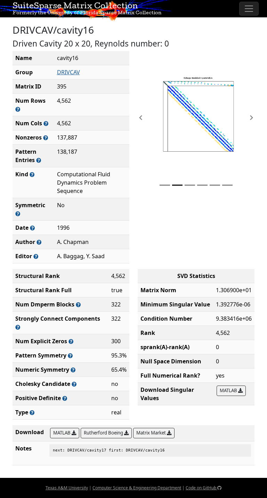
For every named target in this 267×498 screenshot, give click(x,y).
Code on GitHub (201, 488)
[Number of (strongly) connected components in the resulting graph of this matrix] (17, 327)
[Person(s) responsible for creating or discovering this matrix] (39, 242)
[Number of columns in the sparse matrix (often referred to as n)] (45, 123)
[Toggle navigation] (249, 9)
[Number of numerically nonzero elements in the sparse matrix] (45, 137)
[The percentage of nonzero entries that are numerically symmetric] (73, 369)
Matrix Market (151, 433)
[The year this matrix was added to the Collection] (32, 228)
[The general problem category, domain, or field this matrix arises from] (32, 174)
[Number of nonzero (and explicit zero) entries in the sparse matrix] (38, 160)
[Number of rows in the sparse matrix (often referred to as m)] (17, 109)
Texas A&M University (67, 488)
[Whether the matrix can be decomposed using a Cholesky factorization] (74, 384)
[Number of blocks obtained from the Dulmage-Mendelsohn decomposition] (78, 304)
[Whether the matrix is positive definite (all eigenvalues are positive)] (64, 398)
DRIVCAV (68, 72)
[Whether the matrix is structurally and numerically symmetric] (17, 213)
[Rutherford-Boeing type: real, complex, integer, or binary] (32, 412)
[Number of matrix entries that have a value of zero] (70, 341)
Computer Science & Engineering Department (136, 488)
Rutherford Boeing (104, 433)
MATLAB (229, 390)
